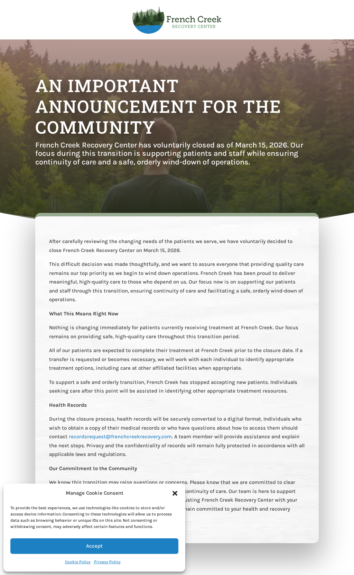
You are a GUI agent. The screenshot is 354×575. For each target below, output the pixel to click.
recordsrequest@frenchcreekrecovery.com (120, 436)
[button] (174, 493)
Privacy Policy (107, 561)
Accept (94, 546)
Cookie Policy (78, 561)
